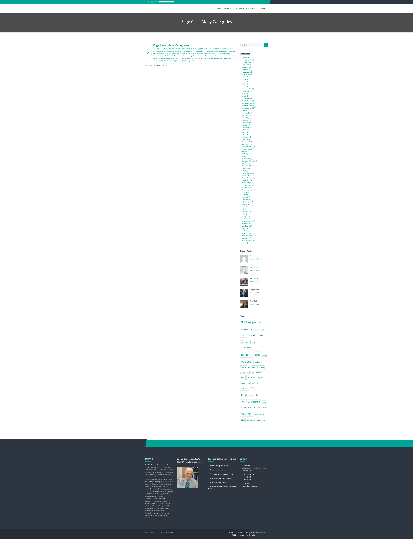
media (252, 389)
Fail (249, 367)
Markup (169, 56)
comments (247, 347)
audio (262, 329)
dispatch (155, 53)
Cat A (203, 49)
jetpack (260, 377)
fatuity (186, 53)
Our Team (245, 163)
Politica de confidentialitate (255, 532)
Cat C (210, 49)
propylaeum (156, 58)
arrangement (181, 49)
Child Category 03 (185, 51)
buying (199, 49)
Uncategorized (247, 221)
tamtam (209, 58)
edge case (191, 61)
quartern (168, 58)
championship (217, 49)
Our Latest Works (248, 161)
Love (257, 383)
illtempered (226, 53)
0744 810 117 (152, 2)
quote (264, 402)
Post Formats (230, 56)
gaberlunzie (206, 53)
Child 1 (231, 49)
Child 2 (155, 51)
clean (246, 342)
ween (229, 58)
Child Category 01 (163, 51)
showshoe (190, 58)
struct (264, 408)
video (242, 420)
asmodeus (189, 49)
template (246, 414)
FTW (248, 372)
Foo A (190, 53)
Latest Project (247, 149)
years (177, 61)
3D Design (248, 322)
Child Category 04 (196, 51)
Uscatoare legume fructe (219, 466)
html (242, 377)
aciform (165, 49)
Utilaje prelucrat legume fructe (221, 478)
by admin (157, 49)
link (249, 383)
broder (194, 49)
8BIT (260, 323)
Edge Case (168, 53)
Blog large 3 (246, 70)
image (251, 377)
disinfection (231, 51)
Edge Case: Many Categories (171, 45)
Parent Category (214, 56)
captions (243, 336)
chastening (225, 49)
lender (165, 56)
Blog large (245, 67)
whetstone (172, 61)
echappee (161, 53)
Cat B (206, 49)
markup (244, 388)
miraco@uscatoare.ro (249, 486)
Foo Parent (200, 53)
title (256, 414)
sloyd (195, 58)
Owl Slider (245, 166)
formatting (242, 372)
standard (257, 408)
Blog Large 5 (246, 74)
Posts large (246, 190)
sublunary (203, 58)
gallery (258, 372)
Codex (252, 342)
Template (245, 219)
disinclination (223, 51)
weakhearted (224, 58)
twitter (262, 414)
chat (241, 342)
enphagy (174, 53)
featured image (258, 367)
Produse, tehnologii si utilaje (245, 8)
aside (258, 329)
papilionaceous (200, 56)
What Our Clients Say (249, 236)
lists (253, 383)
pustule (163, 58)
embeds (258, 362)
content (246, 354)
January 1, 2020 (254, 259)
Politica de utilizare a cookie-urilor (243, 535)
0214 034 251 (246, 479)
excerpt (243, 367)
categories (184, 61)
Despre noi (227, 8)
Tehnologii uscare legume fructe (221, 474)
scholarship (174, 58)
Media (174, 56)
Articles (253, 329)
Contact (263, 8)
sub (199, 58)
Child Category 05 (207, 51)
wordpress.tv (261, 420)
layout (242, 383)
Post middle (246, 187)
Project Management (250, 401)
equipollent (180, 53)
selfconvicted (182, 58)
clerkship (216, 51)
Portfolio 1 (245, 183)
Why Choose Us (247, 240)
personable (223, 56)
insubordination (158, 56)
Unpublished (216, 58)
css (257, 354)
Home (219, 8)
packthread (188, 56)
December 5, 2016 (255, 270)
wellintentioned (163, 61)
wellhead (155, 61)
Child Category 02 (174, 51)
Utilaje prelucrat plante (218, 482)
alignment (245, 329)
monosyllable (180, 56)
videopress (251, 420)
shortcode (246, 407)
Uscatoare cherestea (217, 470)
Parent (207, 56)
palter (193, 56)
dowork (265, 355)
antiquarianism (172, 49)
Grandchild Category (217, 53)
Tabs (243, 214)
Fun (253, 372)
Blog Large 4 (246, 72)
